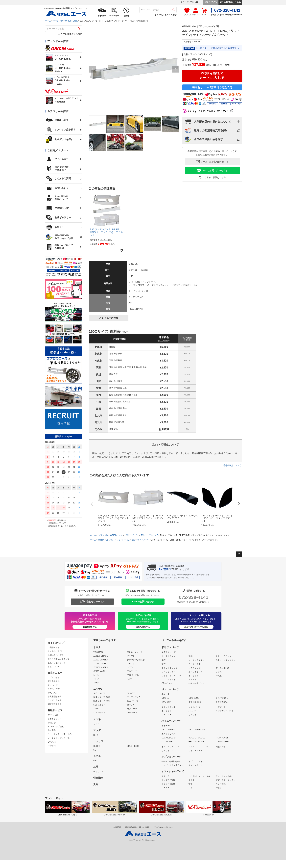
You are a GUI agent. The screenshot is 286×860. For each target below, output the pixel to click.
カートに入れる (212, 76)
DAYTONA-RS (168, 729)
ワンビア (131, 693)
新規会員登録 (54, 681)
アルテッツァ (133, 671)
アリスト (131, 663)
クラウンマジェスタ (136, 660)
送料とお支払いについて (59, 659)
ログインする (54, 677)
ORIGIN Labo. (71, 21)
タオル (191, 780)
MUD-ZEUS (194, 698)
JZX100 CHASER (101, 656)
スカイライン (133, 701)
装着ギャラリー (55, 719)
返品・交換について (57, 663)
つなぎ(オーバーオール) (199, 776)
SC (94, 750)
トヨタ (97, 647)
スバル (97, 756)
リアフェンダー (168, 672)
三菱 (95, 766)
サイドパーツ (143, 540)
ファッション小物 (224, 776)
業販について (54, 666)
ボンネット (193, 676)
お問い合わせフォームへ (92, 601)
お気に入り (53, 693)
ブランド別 (58, 21)
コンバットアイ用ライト (172, 765)
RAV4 (129, 679)
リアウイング (194, 668)
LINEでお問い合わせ (143, 601)
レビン (96, 675)
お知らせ (52, 723)
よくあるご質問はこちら (214, 177)
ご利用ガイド (54, 647)
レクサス (98, 741)
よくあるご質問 (55, 651)
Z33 (133, 540)
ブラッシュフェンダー (171, 676)
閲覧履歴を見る (55, 704)
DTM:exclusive (222, 741)
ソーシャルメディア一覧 (59, 738)
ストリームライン (224, 656)
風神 (164, 660)
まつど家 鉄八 (222, 702)
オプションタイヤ (196, 761)
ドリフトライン (132, 535)
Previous (92, 69)
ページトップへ (239, 554)
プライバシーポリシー (163, 827)
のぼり (219, 787)
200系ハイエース (134, 652)
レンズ (219, 672)
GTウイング (167, 683)
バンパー (192, 711)
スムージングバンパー (198, 747)
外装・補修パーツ (196, 683)
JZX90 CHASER (100, 660)
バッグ (191, 787)
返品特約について (232, 465)
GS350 (96, 746)
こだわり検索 (54, 689)
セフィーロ (132, 708)
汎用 (95, 784)
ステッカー (166, 776)
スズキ (97, 719)
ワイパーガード (195, 750)
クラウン (131, 656)
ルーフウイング (195, 672)
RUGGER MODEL (197, 738)
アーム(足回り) (222, 668)
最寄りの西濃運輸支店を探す (211, 130)
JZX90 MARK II (100, 671)
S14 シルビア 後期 (101, 701)
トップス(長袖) (168, 784)
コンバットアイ (168, 679)
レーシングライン (196, 660)
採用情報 (52, 745)
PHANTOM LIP (222, 738)
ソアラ (130, 667)
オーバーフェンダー (170, 747)
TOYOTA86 (98, 652)
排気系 (219, 676)
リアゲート (221, 707)
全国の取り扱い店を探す (208, 139)
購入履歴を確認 (55, 696)
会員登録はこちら (232, 2)
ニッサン (110, 540)
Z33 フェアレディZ (149, 535)
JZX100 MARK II (100, 667)
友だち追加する (143, 627)
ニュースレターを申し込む (196, 627)
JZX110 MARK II (100, 663)
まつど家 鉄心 (222, 698)
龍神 (190, 656)
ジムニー (97, 724)
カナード (192, 679)
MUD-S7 (165, 698)
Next (175, 69)
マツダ (97, 730)
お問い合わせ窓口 (56, 655)
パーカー (165, 787)
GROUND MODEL (197, 741)
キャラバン (132, 712)
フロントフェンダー (170, 668)
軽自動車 (98, 777)
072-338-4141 (193, 597)
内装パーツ (221, 747)
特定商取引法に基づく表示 (137, 827)
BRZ (95, 760)
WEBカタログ (54, 715)
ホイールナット (195, 765)
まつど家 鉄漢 (195, 702)
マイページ (53, 685)
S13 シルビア (99, 705)
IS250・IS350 (133, 746)
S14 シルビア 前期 (101, 697)
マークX (97, 682)
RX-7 (95, 735)
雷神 (164, 664)
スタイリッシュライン (226, 660)
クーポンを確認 (55, 700)
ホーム (48, 21)
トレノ (96, 679)
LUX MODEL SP (169, 738)
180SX (96, 708)
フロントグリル (168, 707)
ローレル (131, 705)
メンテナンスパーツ (225, 711)
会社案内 (52, 730)
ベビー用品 (221, 784)
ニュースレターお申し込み (60, 734)
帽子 (190, 784)
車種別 (101, 540)
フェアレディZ (122, 540)
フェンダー (166, 714)
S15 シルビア (99, 693)
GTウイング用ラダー (171, 761)
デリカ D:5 (98, 771)
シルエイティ (99, 712)
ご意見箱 (52, 742)
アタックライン (195, 664)
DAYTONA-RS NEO (197, 729)
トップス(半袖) (168, 780)
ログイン (212, 2)
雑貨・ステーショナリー (227, 780)
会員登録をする (90, 627)
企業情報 (117, 827)
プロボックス (133, 675)
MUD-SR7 (166, 702)
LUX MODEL (167, 741)
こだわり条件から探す (166, 15)
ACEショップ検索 (56, 726)
